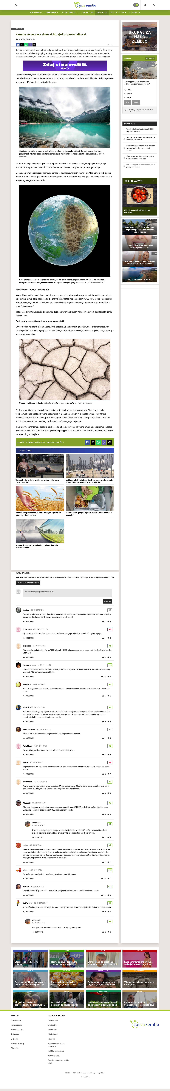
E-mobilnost (36, 13)
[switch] (136, 5)
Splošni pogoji (53, 1056)
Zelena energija (70, 13)
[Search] (154, 5)
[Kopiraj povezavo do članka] (34, 44)
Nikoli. (129, 97)
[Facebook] (18, 44)
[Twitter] (22, 44)
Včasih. (129, 94)
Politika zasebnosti (56, 1051)
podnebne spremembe (35, 442)
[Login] (145, 5)
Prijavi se (107, 601)
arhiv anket (150, 58)
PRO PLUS (52, 1029)
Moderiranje (53, 1034)
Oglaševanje (53, 1020)
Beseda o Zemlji (118, 13)
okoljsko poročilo (55, 442)
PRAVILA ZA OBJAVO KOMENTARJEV (28, 582)
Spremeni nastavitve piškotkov (56, 1044)
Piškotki (51, 1039)
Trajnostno (87, 13)
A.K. (17, 39)
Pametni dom (52, 13)
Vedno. (129, 90)
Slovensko (134, 13)
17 (111, 44)
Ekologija (102, 13)
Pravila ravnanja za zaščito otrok (58, 1061)
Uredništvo (52, 1025)
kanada (20, 442)
